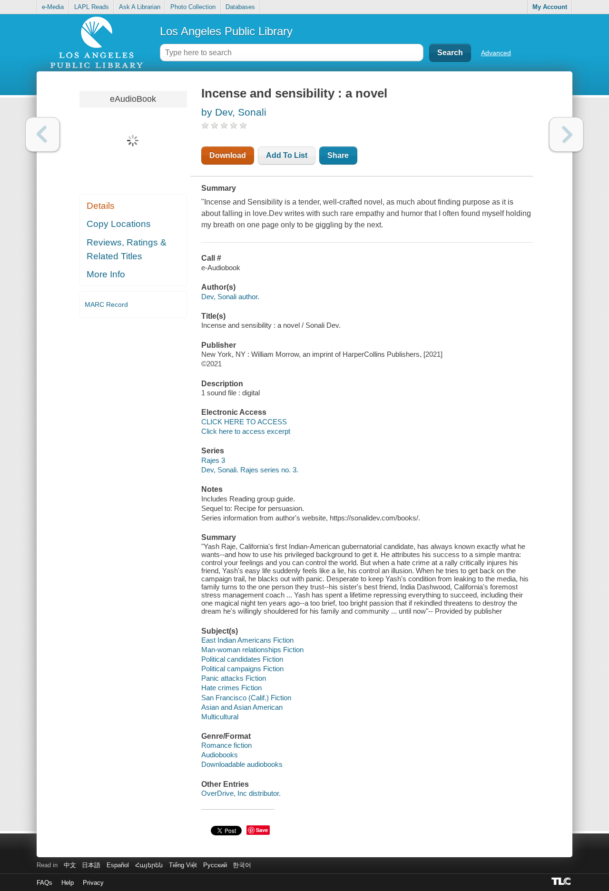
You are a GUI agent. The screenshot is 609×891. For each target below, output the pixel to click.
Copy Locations (119, 224)
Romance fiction (226, 745)
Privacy (93, 882)
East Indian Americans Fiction (247, 640)
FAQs (44, 882)
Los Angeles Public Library (226, 31)
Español (118, 865)
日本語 (91, 865)
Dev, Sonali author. (230, 297)
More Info (106, 274)
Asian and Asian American (242, 707)
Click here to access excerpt (245, 431)
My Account (549, 6)
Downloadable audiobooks (242, 764)
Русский (215, 865)
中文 (70, 865)
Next (566, 134)
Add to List (286, 155)
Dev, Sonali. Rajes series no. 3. (249, 470)
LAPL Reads (91, 6)
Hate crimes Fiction (231, 688)
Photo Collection (193, 6)
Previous (42, 134)
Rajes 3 (213, 460)
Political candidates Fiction (242, 659)
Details (101, 206)
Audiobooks (219, 755)
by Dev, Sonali (233, 112)
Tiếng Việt (183, 865)
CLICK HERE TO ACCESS (244, 422)
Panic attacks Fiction (233, 678)
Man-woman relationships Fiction (252, 650)
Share (338, 155)
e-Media (53, 6)
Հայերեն (149, 865)
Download (227, 155)
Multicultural (219, 717)
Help (67, 882)
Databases (240, 6)
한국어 (242, 865)
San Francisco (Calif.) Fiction (246, 698)
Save (262, 829)
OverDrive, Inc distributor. (241, 793)
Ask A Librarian (139, 6)
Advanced (496, 53)
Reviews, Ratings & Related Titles (127, 249)
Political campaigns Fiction (242, 669)
